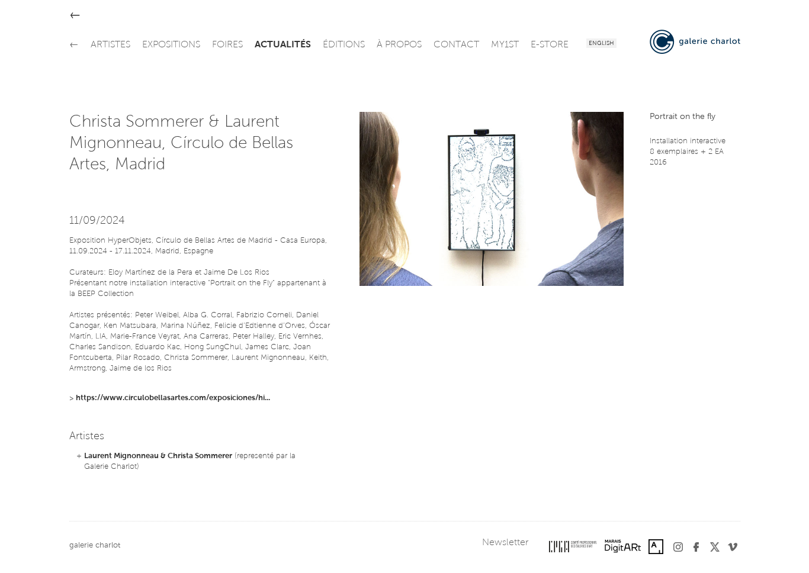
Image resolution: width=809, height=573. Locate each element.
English (601, 44)
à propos (399, 45)
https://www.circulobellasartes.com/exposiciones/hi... (173, 398)
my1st (505, 45)
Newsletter (505, 543)
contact (456, 45)
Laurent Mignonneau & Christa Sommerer (158, 456)
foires (227, 45)
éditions (344, 45)
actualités (283, 45)
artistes (110, 45)
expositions (171, 45)
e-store (550, 45)
